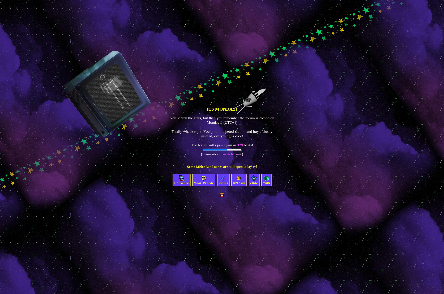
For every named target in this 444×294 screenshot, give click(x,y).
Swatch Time (232, 154)
